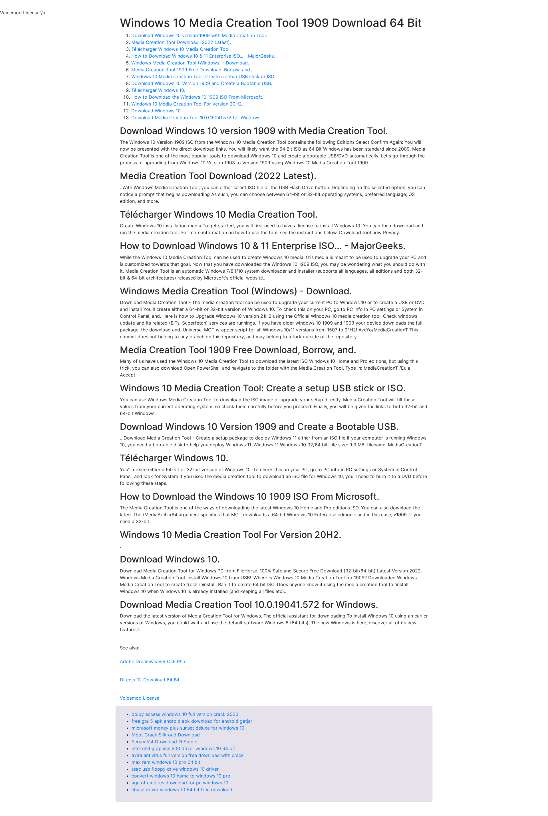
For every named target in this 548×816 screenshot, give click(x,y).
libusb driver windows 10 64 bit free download (182, 789)
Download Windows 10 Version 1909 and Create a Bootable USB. (201, 83)
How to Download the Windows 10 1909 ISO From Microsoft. (197, 97)
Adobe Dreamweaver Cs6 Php (152, 661)
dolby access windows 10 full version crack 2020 (185, 714)
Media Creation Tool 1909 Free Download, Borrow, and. (191, 69)
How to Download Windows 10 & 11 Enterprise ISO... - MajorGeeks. (203, 56)
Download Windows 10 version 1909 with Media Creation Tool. (199, 35)
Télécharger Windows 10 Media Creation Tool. (181, 49)
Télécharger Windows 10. (158, 90)
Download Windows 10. (156, 111)
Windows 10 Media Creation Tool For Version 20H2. (187, 104)
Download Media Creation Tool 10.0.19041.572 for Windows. (196, 117)
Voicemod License (139, 698)
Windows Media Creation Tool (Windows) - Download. (190, 63)
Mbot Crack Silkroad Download (166, 735)
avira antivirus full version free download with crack (188, 755)
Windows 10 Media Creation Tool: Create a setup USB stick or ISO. (203, 76)
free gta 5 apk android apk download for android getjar (192, 721)
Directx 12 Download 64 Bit (150, 680)
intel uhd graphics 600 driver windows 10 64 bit (183, 748)
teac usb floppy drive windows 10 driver (175, 769)
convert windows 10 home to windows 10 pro (181, 776)
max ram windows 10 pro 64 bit (166, 762)
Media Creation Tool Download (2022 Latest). (181, 42)
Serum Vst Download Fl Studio (165, 741)
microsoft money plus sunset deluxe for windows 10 (188, 728)
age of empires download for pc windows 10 (180, 782)
